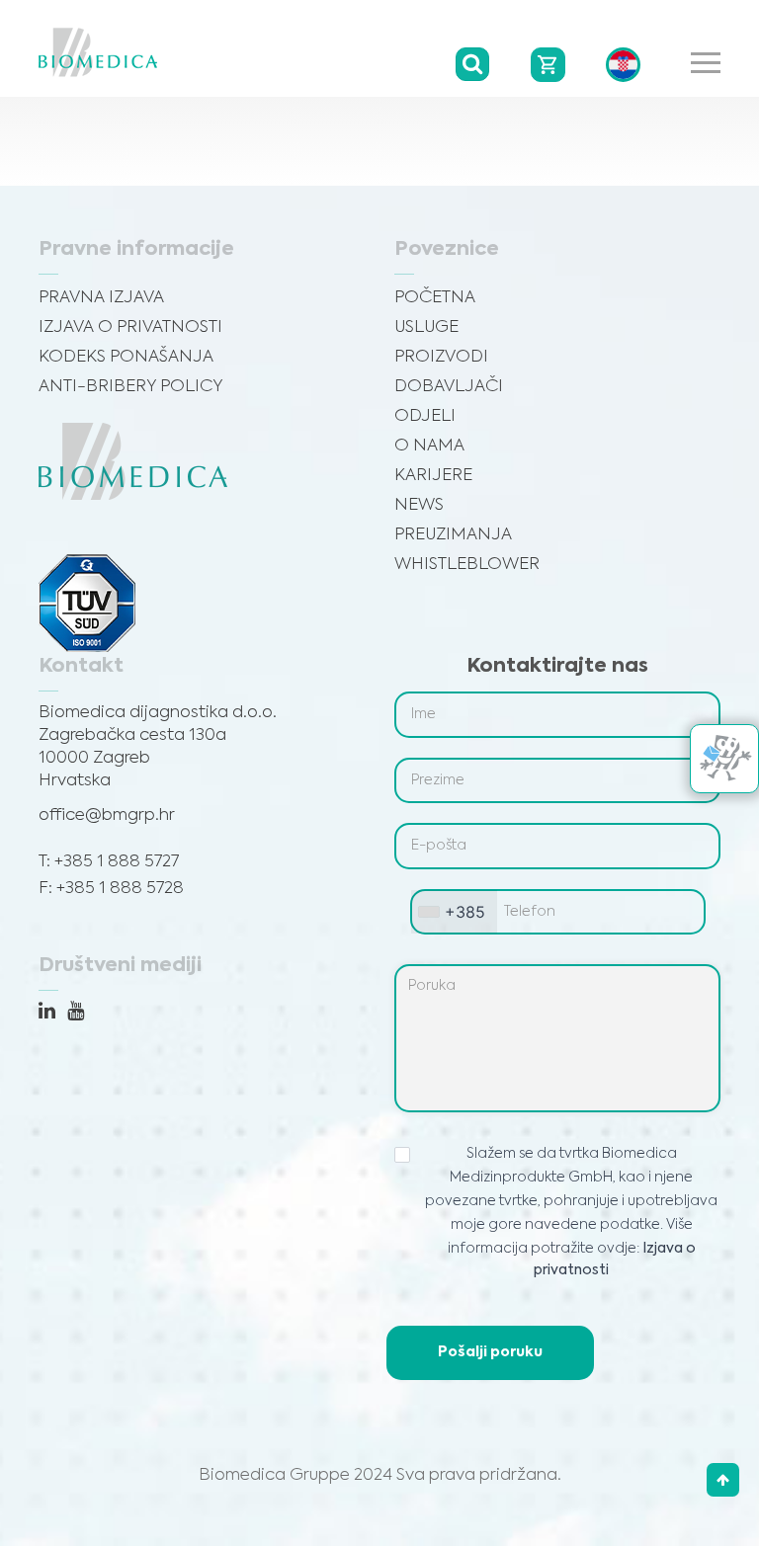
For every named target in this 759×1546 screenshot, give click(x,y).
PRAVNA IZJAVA (101, 297)
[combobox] (454, 912)
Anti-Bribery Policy (131, 386)
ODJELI (425, 416)
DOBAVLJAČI (448, 386)
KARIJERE (433, 475)
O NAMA (429, 446)
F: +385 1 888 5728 (111, 888)
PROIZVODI (441, 357)
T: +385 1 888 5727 (109, 862)
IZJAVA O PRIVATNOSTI (130, 327)
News (419, 505)
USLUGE (426, 327)
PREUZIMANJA (453, 535)
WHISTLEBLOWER (467, 564)
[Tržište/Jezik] (623, 64)
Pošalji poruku (490, 1352)
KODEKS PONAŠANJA (126, 357)
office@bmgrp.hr (107, 815)
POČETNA (434, 297)
